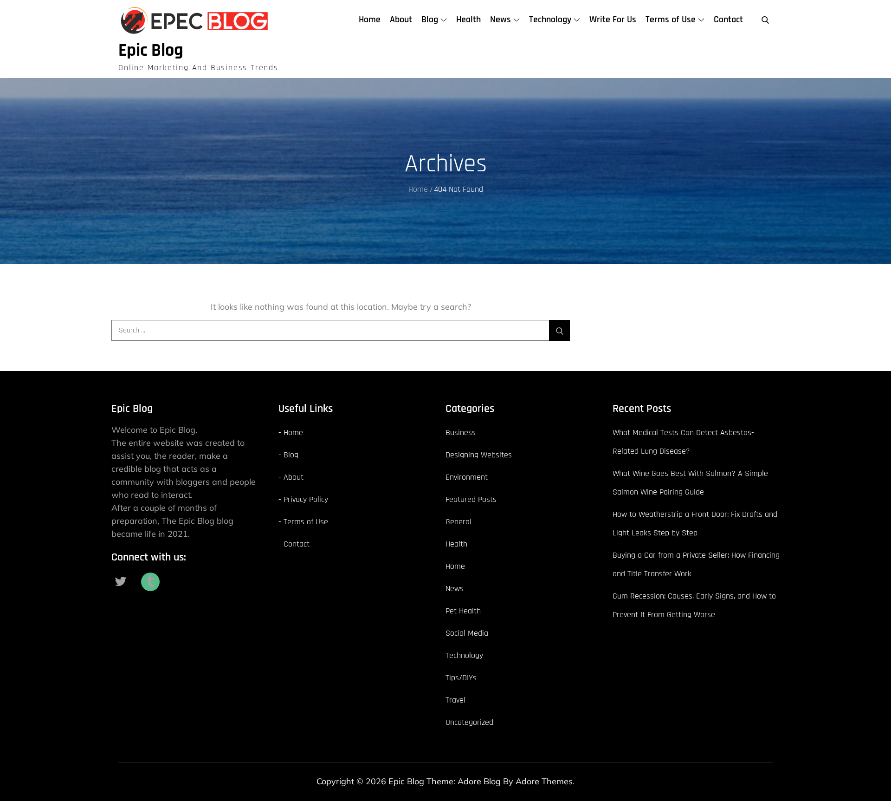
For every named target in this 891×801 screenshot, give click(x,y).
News (500, 19)
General (458, 521)
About (401, 19)
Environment (467, 477)
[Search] (559, 330)
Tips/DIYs (461, 677)
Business (461, 432)
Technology (550, 19)
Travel (455, 700)
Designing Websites (479, 454)
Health (468, 19)
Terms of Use (671, 19)
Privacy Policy (306, 499)
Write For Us (612, 19)
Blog (429, 19)
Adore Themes (544, 781)
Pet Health (463, 611)
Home (370, 19)
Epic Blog (150, 50)
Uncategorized (469, 722)
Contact (728, 19)
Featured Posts (471, 499)
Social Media (467, 633)
